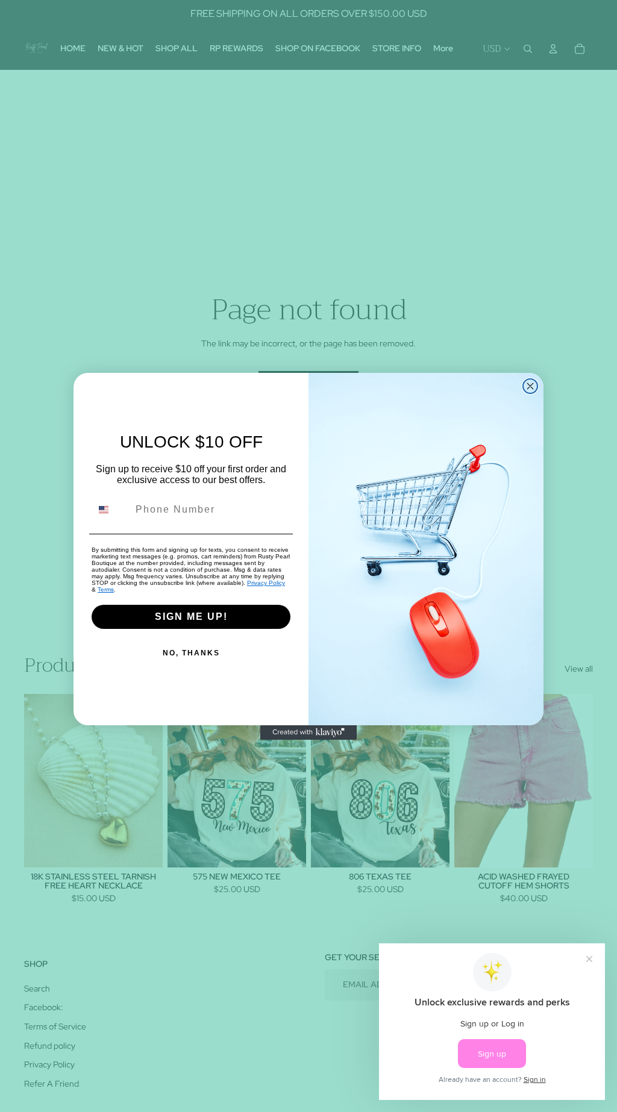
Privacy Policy (266, 582)
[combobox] (111, 509)
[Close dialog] (530, 386)
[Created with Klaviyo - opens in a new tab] (308, 732)
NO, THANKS (191, 653)
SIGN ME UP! (191, 616)
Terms (106, 589)
